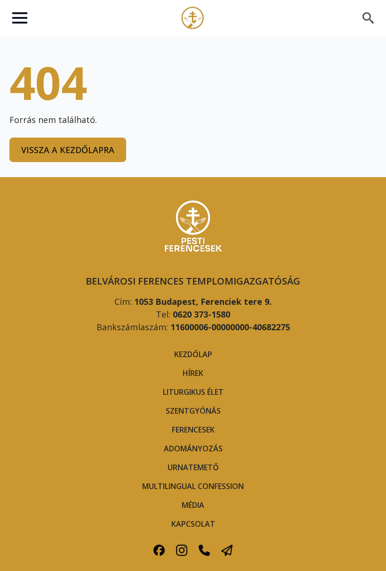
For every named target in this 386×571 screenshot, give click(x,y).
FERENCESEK (193, 429)
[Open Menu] (20, 18)
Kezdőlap (193, 354)
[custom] (159, 550)
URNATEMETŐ (193, 467)
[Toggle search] (368, 18)
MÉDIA (193, 505)
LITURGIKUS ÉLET (193, 392)
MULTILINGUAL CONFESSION (193, 486)
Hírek (193, 373)
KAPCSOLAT (193, 524)
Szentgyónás (193, 411)
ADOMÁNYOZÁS (193, 448)
